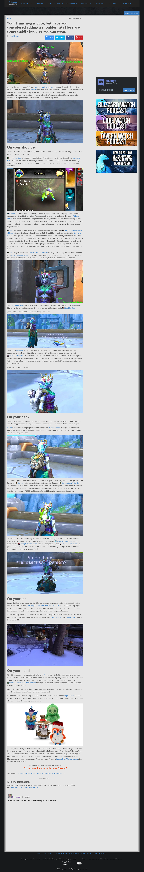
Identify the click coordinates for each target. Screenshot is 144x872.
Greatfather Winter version (67, 759)
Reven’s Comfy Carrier (71, 483)
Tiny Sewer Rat (17, 305)
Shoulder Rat (69, 308)
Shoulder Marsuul (16, 356)
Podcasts (86, 3)
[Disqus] (45, 821)
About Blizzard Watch (45, 853)
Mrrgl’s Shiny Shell (64, 541)
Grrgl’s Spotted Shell (70, 544)
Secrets (41, 773)
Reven (20, 483)
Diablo (39, 3)
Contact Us (58, 853)
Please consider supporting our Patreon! (45, 768)
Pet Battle (31, 773)
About (126, 3)
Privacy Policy (86, 853)
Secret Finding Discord (44, 87)
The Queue (99, 3)
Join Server (129, 90)
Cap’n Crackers (15, 158)
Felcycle (33, 90)
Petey (11, 253)
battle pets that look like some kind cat (44, 606)
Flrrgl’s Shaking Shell (29, 544)
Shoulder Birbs (50, 773)
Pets (37, 773)
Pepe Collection (70, 696)
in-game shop (54, 428)
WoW (9, 19)
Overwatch (72, 3)
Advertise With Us (99, 853)
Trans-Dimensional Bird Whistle (22, 683)
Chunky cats (57, 617)
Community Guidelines (71, 853)
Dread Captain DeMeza (38, 253)
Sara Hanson (14, 36)
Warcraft (26, 3)
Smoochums (71, 617)
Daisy (9, 428)
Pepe (45, 675)
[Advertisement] (117, 31)
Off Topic (113, 3)
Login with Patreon (132, 13)
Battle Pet (19, 773)
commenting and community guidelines (24, 787)
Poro (11, 230)
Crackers (13, 213)
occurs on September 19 (20, 255)
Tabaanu (19, 350)
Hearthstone (55, 3)
